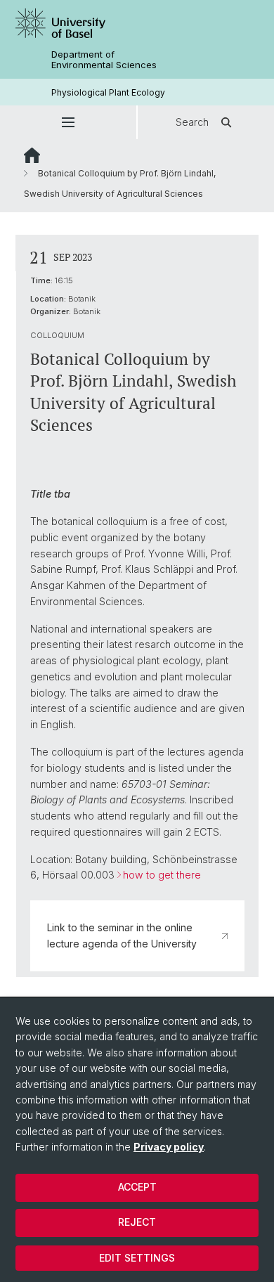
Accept (137, 1187)
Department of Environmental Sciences (104, 59)
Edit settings (137, 1258)
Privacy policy (168, 1147)
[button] (68, 122)
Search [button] (192, 122)
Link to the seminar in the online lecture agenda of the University (122, 935)
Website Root (32, 155)
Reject (137, 1222)
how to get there (162, 875)
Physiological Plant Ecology (108, 92)
